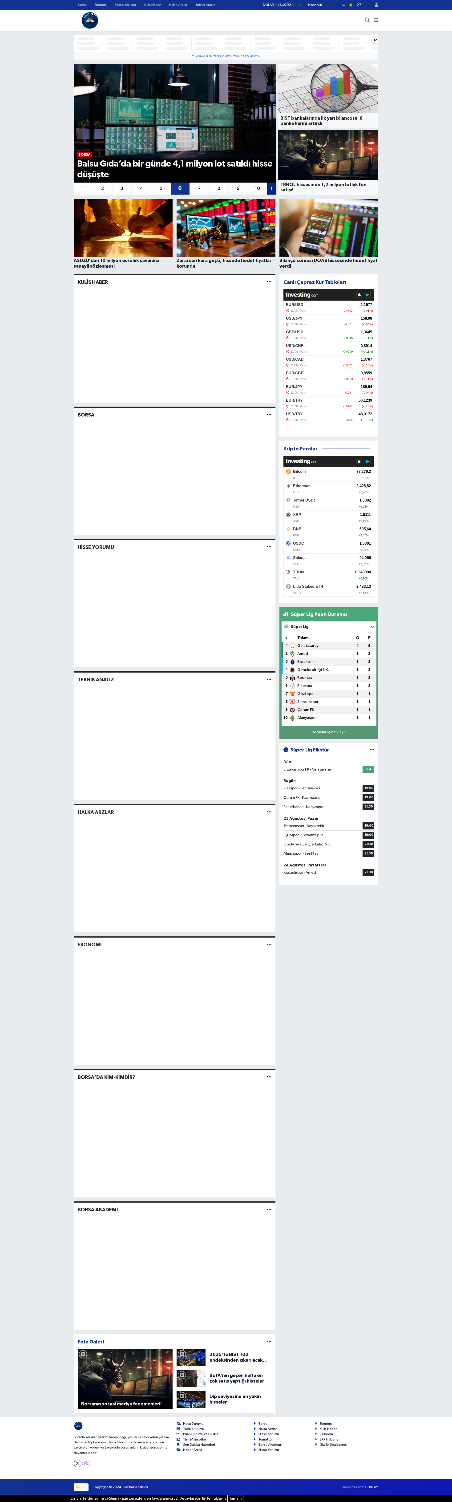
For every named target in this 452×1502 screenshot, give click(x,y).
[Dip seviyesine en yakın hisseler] (191, 1399)
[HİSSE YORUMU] (269, 547)
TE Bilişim (371, 1487)
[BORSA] (269, 415)
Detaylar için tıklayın (329, 732)
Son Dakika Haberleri (199, 1444)
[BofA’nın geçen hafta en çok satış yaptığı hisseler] (191, 1378)
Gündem (326, 1434)
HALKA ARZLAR (96, 812)
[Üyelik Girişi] (374, 5)
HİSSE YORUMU (96, 547)
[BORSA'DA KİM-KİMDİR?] (269, 1077)
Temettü (265, 1439)
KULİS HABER (93, 282)
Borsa (82, 5)
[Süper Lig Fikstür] (372, 750)
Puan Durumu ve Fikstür (200, 1434)
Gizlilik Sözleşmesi (333, 1444)
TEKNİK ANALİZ (96, 679)
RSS (83, 1487)
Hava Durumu (193, 1423)
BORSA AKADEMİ (98, 1209)
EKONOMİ (90, 944)
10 (257, 188)
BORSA (86, 414)
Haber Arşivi (192, 1450)
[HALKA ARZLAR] (269, 812)
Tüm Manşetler (194, 1439)
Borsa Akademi (270, 1444)
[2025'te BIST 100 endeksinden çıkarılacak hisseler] (191, 1357)
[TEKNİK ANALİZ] (269, 680)
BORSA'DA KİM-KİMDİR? (106, 1077)
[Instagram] (86, 1463)
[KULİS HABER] (269, 282)
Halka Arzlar (178, 5)
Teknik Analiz (205, 5)
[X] (77, 1463)
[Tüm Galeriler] (269, 1342)
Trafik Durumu (193, 1429)
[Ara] (367, 20)
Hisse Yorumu (125, 5)
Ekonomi (101, 5)
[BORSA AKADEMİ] (269, 1210)
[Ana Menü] (376, 20)
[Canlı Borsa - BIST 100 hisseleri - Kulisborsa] (90, 20)
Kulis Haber (152, 5)
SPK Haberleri (330, 1439)
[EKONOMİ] (269, 945)
